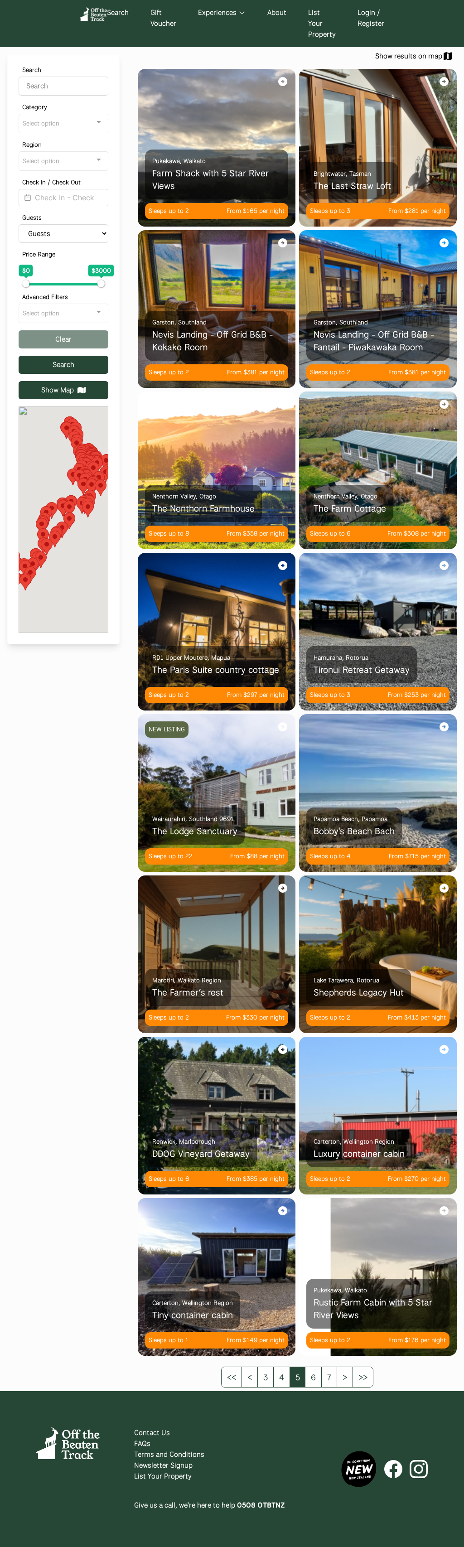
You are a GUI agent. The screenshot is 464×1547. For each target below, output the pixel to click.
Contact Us (152, 1432)
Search (118, 12)
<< (231, 1377)
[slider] (25, 283)
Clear (63, 339)
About (276, 12)
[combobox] (63, 123)
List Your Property (322, 23)
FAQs (142, 1443)
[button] (100, 488)
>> (362, 1377)
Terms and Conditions (169, 1454)
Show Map (57, 390)
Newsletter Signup (163, 1465)
